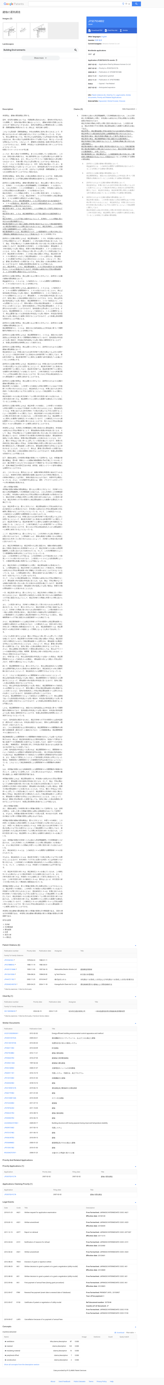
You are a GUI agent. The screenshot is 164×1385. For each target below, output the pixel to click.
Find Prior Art (112, 30)
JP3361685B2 (9, 1068)
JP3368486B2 (9, 1143)
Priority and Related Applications (109, 97)
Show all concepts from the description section (21, 1365)
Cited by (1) (110, 95)
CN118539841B (10, 1011)
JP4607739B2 (9, 1093)
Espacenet (103, 101)
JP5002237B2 (9, 1113)
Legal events (120, 95)
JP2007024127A (10, 1176)
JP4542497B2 (9, 1138)
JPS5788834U (9, 965)
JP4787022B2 (9, 1108)
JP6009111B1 (9, 1073)
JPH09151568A (10, 969)
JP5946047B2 (9, 1058)
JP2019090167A (10, 1088)
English (104, 37)
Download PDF (96, 30)
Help (112, 1381)
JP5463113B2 (9, 1048)
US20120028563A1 (11, 1033)
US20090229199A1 (11, 1123)
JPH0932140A (9, 1063)
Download (120, 1333)
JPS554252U (9, 960)
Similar (125, 30)
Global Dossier (112, 101)
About (53, 1381)
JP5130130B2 (9, 1078)
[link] (9, 1341)
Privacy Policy (102, 1381)
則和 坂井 (98, 40)
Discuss (122, 101)
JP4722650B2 (9, 1103)
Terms (91, 1381)
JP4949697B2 (9, 1118)
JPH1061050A (9, 974)
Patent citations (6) (99, 95)
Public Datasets (79, 1381)
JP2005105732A (10, 1038)
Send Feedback (64, 1381)
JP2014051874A (10, 1043)
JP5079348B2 (9, 1053)
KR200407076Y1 (10, 1153)
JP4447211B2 (9, 979)
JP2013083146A (10, 1098)
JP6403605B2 (9, 1083)
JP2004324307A (10, 984)
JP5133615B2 (9, 1148)
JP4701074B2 (9, 1133)
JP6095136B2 (9, 1128)
